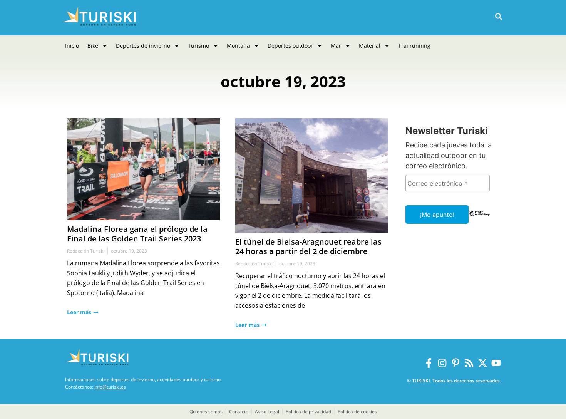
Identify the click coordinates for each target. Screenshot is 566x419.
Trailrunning (414, 45)
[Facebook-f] (429, 363)
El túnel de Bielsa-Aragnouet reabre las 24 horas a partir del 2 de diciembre (308, 246)
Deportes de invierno (143, 45)
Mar (336, 45)
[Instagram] (442, 363)
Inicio (72, 45)
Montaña (238, 45)
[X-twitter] (482, 363)
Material (369, 45)
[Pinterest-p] (456, 363)
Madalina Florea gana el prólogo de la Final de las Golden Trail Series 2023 (137, 234)
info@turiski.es (110, 387)
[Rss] (469, 363)
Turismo (198, 45)
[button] (498, 16)
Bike (92, 45)
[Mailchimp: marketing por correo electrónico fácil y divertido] (479, 219)
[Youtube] (496, 363)
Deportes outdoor (290, 45)
